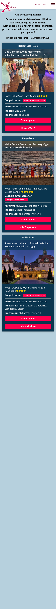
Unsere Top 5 (28, 128)
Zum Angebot (28, 120)
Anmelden (40, 4)
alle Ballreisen (28, 326)
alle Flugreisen (28, 227)
